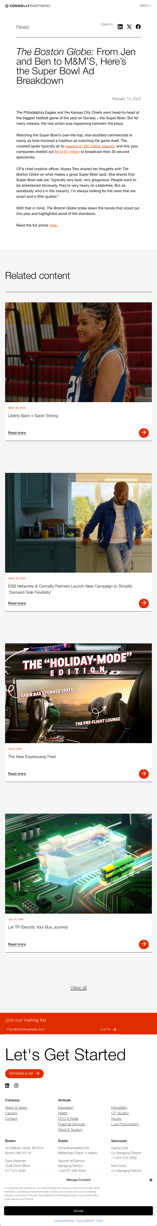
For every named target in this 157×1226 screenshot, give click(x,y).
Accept (78, 1211)
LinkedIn (7, 1085)
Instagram (16, 1085)
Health (63, 1113)
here (53, 225)
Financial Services (71, 1124)
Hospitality (119, 1107)
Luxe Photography (125, 1124)
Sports (116, 1119)
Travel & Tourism (70, 1130)
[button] (151, 1180)
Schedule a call (21, 1073)
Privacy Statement (85, 1220)
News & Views (16, 1107)
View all (79, 988)
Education (65, 1107)
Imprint (99, 1220)
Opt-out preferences (64, 1220)
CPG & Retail (68, 1119)
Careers (11, 1113)
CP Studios (120, 1113)
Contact (11, 1119)
